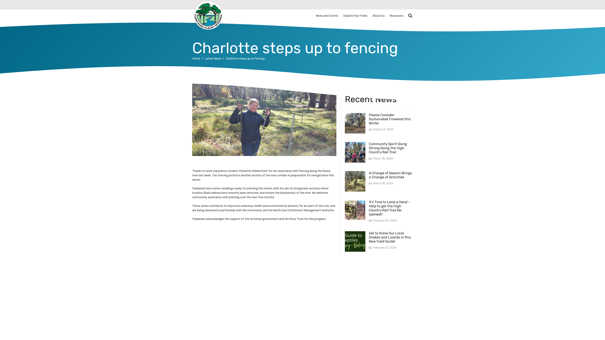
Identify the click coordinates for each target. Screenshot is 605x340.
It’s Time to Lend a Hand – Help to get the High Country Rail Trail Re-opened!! (389, 208)
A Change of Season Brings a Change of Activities (390, 175)
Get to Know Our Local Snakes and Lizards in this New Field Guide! (390, 237)
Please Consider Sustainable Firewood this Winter (390, 119)
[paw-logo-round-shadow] (208, 15)
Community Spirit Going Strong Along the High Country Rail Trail (388, 148)
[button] (410, 16)
